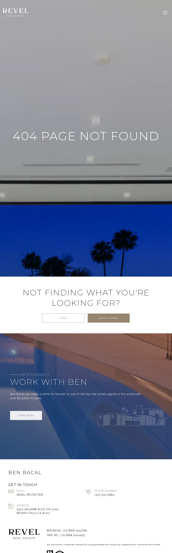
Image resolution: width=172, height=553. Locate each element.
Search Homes (108, 318)
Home (63, 318)
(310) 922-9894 (104, 494)
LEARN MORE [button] (26, 415)
